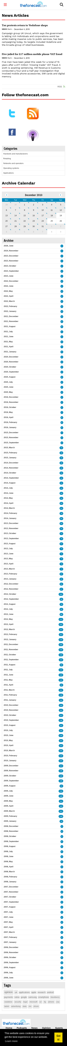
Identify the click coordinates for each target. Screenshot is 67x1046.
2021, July (8, 331)
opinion (8, 992)
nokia (16, 997)
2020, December (11, 357)
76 (61, 539)
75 (61, 549)
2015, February (10, 453)
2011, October (10, 655)
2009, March (9, 811)
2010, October (10, 715)
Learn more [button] (11, 1041)
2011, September (11, 660)
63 (61, 508)
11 (52, 210)
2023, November (11, 261)
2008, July (8, 851)
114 (61, 741)
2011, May (8, 680)
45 (61, 468)
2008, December (11, 826)
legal (25, 1002)
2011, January (10, 700)
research (41, 992)
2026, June (8, 246)
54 (61, 473)
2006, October (10, 957)
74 (61, 564)
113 (61, 634)
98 (61, 599)
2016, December (11, 397)
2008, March (9, 872)
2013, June (8, 554)
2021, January (10, 352)
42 (61, 478)
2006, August (9, 967)
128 (61, 735)
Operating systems (11, 168)
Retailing (7, 159)
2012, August (9, 604)
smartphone (43, 997)
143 (61, 761)
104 (61, 751)
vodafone (8, 1002)
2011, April (8, 685)
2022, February (10, 306)
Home (9, 1028)
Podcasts (22, 1028)
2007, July (8, 912)
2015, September (11, 443)
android (50, 992)
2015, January (10, 458)
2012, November (11, 589)
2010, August (9, 725)
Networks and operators (13, 163)
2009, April (8, 806)
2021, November (11, 321)
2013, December (11, 523)
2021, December (11, 316)
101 (61, 690)
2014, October (10, 473)
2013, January (10, 579)
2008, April (8, 867)
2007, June (8, 917)
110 (61, 629)
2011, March (9, 690)
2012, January (10, 639)
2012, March (9, 629)
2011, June (8, 675)
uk (16, 992)
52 (61, 498)
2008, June (8, 856)
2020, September (11, 372)
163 (61, 811)
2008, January (10, 882)
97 (61, 574)
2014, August (9, 483)
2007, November (11, 892)
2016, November (11, 402)
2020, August (9, 377)
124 (61, 670)
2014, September (11, 478)
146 (61, 771)
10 (43, 210)
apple (33, 992)
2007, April (8, 927)
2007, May (8, 922)
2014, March (9, 508)
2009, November (11, 771)
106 (61, 645)
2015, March (9, 447)
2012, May (8, 619)
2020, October (10, 367)
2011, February (10, 695)
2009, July (8, 791)
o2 (40, 1002)
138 (61, 695)
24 (43, 221)
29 (6, 205)
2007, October (10, 897)
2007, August (9, 907)
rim (30, 1006)
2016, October (10, 407)
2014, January (10, 518)
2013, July (8, 548)
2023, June (8, 276)
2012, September (11, 599)
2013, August (9, 544)
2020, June (8, 387)
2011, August (9, 665)
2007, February (10, 937)
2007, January (10, 942)
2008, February (10, 877)
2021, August (9, 326)
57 (61, 544)
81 (61, 584)
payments (8, 997)
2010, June (8, 735)
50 (61, 493)
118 (61, 705)
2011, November (11, 649)
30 (15, 205)
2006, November (11, 952)
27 (6, 226)
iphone (51, 1002)
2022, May (8, 291)
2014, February (10, 513)
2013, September (11, 538)
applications (24, 992)
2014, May (8, 498)
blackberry (55, 997)
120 (61, 675)
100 (61, 624)
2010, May (8, 740)
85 (61, 518)
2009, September (11, 781)
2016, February (10, 422)
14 (15, 215)
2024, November (11, 251)
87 (61, 589)
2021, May (8, 342)
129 (61, 640)
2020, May (8, 392)
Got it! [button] (58, 1037)
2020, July (8, 382)
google (24, 997)
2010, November (11, 710)
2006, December (11, 947)
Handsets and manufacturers (15, 154)
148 (61, 781)
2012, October (10, 594)
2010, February (10, 756)
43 (61, 488)
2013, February (10, 574)
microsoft (33, 1002)
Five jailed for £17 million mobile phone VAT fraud (32, 54)
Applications (8, 173)
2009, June (8, 796)
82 (61, 685)
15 (25, 215)
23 (34, 221)
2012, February (10, 634)
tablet (6, 1006)
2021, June (8, 336)
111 (61, 725)
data (24, 1006)
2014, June (8, 493)
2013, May (8, 559)
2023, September (11, 271)
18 (52, 215)
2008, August (9, 846)
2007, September (11, 902)
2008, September (11, 841)
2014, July (8, 488)
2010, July (8, 730)
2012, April (8, 624)
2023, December (11, 256)
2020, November (11, 362)
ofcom (36, 1006)
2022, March (9, 301)
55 (61, 503)
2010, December (11, 705)
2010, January (10, 760)
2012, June (8, 614)
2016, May (8, 412)
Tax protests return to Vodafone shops (25, 25)
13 (6, 215)
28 (15, 226)
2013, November (11, 528)
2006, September (11, 962)
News (4, 29)
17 (43, 215)
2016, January (10, 427)
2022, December (11, 281)
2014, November (11, 468)
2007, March (9, 932)
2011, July (8, 670)
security (17, 1002)
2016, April (8, 417)
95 (61, 579)
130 (61, 655)
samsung (32, 997)
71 (61, 533)
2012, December (11, 584)
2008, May (8, 861)
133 (61, 619)
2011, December (11, 644)
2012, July (8, 609)
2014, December (11, 463)
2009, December (11, 766)
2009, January (10, 821)
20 (6, 221)
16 (34, 215)
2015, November (11, 437)
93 (61, 786)
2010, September (11, 720)
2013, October (10, 533)
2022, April (8, 296)
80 (61, 614)
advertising (16, 1006)
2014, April (8, 503)
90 (61, 665)
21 (15, 221)
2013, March (9, 569)
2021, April (8, 347)
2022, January (10, 311)
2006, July (8, 973)
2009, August (9, 786)
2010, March (9, 750)
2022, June (8, 286)
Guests (59, 1028)
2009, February (10, 816)
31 (43, 226)
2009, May (8, 801)
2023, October (10, 266)
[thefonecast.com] (33, 5)
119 (61, 660)
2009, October (10, 776)
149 (61, 776)
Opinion (46, 1028)
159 (61, 791)
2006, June (8, 978)
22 (25, 221)
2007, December (11, 887)
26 (61, 458)
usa (57, 1002)
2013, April (8, 564)
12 (61, 210)
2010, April (8, 745)
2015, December (11, 432)
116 (61, 700)
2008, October (10, 836)
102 (61, 594)
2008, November (11, 831)
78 (61, 513)
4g (45, 1002)
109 (61, 650)
